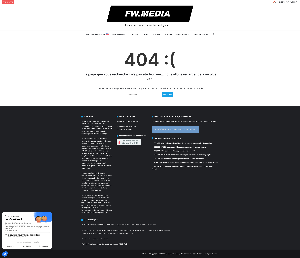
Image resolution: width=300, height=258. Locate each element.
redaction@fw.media (124, 129)
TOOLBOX (168, 34)
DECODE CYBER (160, 147)
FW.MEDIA (95, 121)
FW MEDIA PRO (119, 34)
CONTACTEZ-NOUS (201, 34)
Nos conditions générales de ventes (94, 239)
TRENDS (146, 34)
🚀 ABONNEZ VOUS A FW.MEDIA (285, 2)
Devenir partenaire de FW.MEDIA (129, 121)
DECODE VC (158, 159)
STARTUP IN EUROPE (161, 162)
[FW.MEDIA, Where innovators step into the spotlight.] (150, 17)
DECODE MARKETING (162, 155)
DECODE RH (158, 151)
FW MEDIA (158, 143)
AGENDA (156, 34)
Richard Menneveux (109, 233)
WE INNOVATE (159, 166)
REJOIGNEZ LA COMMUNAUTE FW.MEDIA (175, 129)
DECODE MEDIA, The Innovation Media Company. (186, 254)
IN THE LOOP (133, 34)
